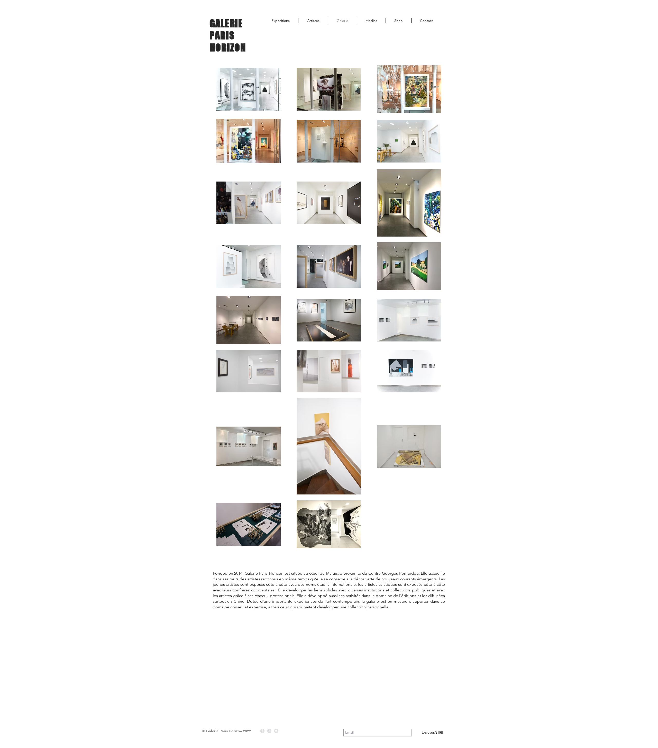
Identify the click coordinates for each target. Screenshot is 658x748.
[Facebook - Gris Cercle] (262, 731)
